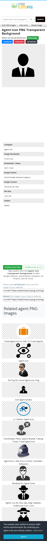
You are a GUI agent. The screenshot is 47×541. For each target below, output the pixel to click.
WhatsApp (33, 38)
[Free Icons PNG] (22, 5)
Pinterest (19, 42)
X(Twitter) (31, 42)
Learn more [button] (38, 530)
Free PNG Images (9, 25)
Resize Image (36, 25)
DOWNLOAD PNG (13, 267)
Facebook (7, 42)
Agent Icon (8, 149)
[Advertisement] (23, 114)
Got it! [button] (23, 537)
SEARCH (40, 19)
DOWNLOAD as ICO (33, 267)
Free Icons (24, 25)
